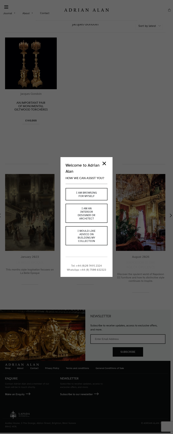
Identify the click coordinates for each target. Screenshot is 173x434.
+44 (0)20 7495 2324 (89, 265)
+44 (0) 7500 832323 (93, 269)
